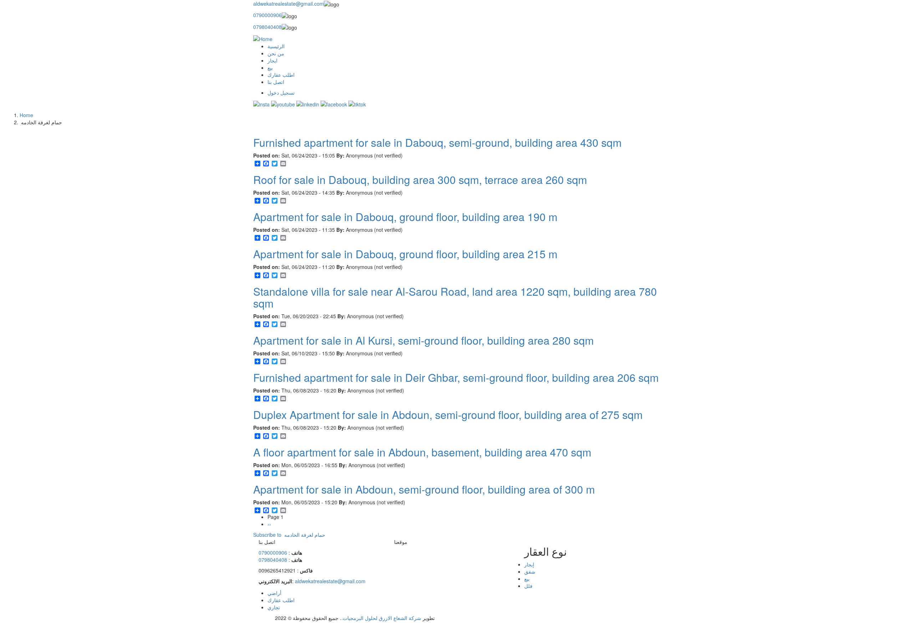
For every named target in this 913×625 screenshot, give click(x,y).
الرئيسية (276, 46)
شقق (529, 571)
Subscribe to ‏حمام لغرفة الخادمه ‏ (289, 534)
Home (26, 115)
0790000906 (267, 15)
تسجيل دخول (281, 92)
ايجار (272, 60)
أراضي (274, 592)
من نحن (275, 53)
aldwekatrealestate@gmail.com (288, 3)
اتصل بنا (275, 81)
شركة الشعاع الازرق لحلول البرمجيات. (381, 617)
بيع (270, 67)
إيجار (529, 564)
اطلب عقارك (281, 74)
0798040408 (267, 26)
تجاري (273, 607)
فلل (528, 585)
